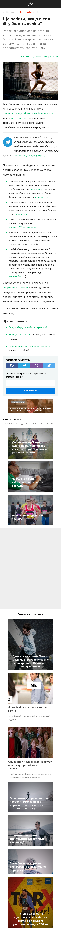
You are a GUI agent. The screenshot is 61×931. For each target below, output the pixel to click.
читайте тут (41, 197)
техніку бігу (20, 214)
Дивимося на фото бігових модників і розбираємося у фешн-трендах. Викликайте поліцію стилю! (30, 661)
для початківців (13, 113)
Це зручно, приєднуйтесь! (29, 155)
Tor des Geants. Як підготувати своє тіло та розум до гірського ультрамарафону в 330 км (30, 919)
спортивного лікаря (15, 287)
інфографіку (18, 118)
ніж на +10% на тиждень (22, 227)
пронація (36, 189)
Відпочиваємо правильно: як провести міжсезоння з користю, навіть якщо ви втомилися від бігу (29, 803)
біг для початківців (27, 424)
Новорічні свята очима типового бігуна (29, 709)
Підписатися (30, 391)
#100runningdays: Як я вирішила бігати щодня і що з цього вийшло (31, 409)
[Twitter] (49, 365)
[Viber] (36, 365)
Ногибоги (30, 4)
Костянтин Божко (27, 12)
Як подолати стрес (20, 334)
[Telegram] (24, 365)
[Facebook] (12, 365)
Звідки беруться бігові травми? (28, 327)
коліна (14, 424)
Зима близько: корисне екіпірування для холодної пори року (28, 867)
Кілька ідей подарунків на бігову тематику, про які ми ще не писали (30, 765)
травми (6, 424)
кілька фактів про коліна (39, 113)
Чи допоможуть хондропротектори (29, 346)
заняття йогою (17, 276)
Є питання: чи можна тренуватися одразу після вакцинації (27, 839)
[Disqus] (30, 569)
